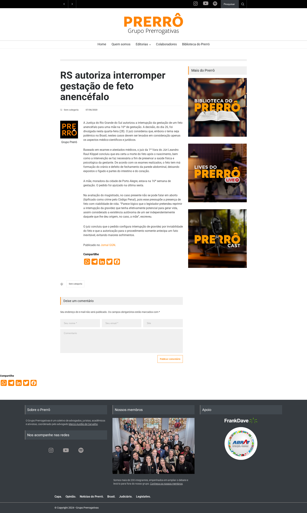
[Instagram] (51, 450)
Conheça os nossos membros (166, 483)
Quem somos (121, 44)
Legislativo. (143, 496)
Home (102, 44)
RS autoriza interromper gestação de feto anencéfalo (112, 86)
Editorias (142, 44)
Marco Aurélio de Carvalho (83, 424)
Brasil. (111, 496)
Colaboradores (166, 44)
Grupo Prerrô (69, 142)
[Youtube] (66, 450)
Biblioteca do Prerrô (196, 44)
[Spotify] (81, 450)
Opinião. (71, 496)
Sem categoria (71, 109)
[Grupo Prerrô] (69, 129)
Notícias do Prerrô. (92, 496)
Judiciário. (126, 496)
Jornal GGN (108, 245)
